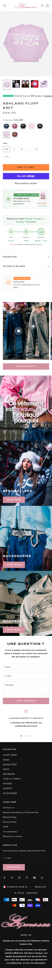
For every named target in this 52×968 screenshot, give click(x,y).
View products (26, 366)
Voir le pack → (42, 203)
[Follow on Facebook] (4, 877)
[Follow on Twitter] (11, 877)
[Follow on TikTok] (41, 877)
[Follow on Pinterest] (26, 877)
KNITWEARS (9, 774)
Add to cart (26, 167)
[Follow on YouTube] (34, 877)
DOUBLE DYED (10, 764)
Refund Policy (9, 817)
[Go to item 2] (16, 84)
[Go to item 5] (44, 84)
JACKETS (7, 788)
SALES (6, 759)
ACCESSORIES (10, 793)
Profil (5, 826)
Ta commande (10, 831)
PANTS (6, 769)
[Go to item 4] (35, 84)
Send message (26, 701)
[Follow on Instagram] (19, 877)
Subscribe (14, 867)
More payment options (26, 183)
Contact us (8, 807)
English (40, 887)
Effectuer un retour (12, 836)
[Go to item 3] (25, 84)
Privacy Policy (9, 822)
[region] (26, 720)
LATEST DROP (10, 755)
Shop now (14, 564)
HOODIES (7, 783)
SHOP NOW (14, 499)
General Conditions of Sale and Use (20, 812)
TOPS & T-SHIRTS (12, 779)
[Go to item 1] (7, 85)
